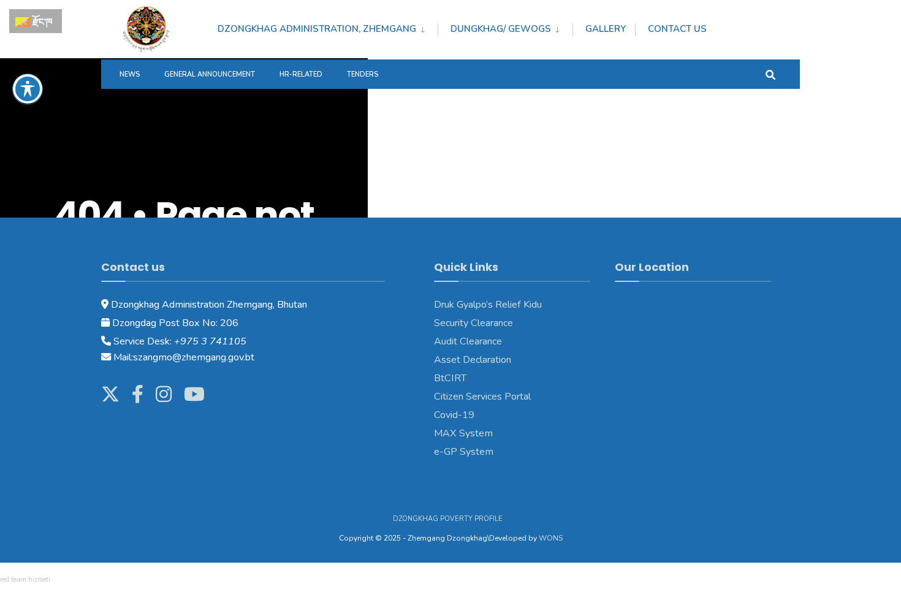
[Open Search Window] (770, 74)
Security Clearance (473, 323)
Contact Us (677, 29)
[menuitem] (328, 27)
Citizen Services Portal (482, 396)
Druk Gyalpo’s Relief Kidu (488, 304)
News (130, 74)
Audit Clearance (468, 341)
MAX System (463, 433)
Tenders (362, 74)
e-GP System (463, 451)
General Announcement (209, 74)
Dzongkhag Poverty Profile (448, 518)
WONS (551, 538)
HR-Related (300, 74)
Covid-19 (454, 415)
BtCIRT (450, 378)
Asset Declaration (472, 360)
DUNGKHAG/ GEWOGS (500, 29)
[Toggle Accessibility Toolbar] (27, 89)
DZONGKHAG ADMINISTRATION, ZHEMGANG (317, 29)
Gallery (605, 29)
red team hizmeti (25, 579)
